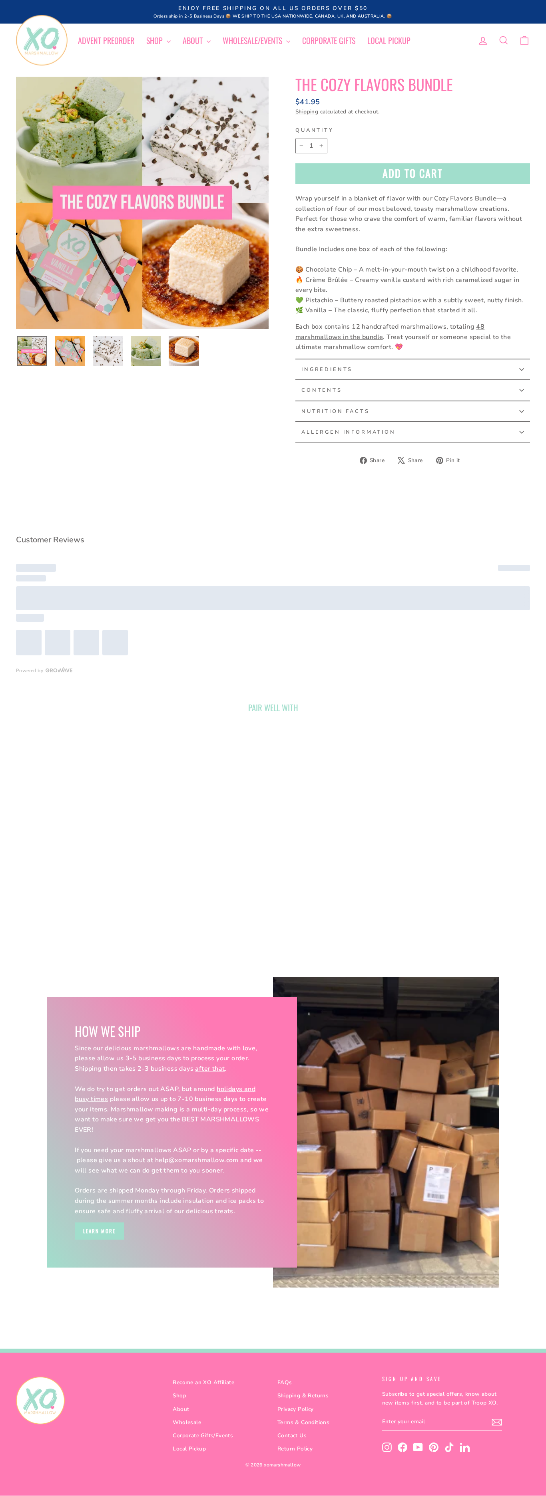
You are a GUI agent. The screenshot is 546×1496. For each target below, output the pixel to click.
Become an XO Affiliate (203, 1382)
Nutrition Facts (335, 411)
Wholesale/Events (253, 40)
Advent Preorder (106, 40)
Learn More (99, 1231)
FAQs (284, 1382)
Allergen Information (348, 432)
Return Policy (295, 1448)
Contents (321, 390)
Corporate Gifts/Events (203, 1435)
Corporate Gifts (328, 40)
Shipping (306, 111)
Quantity (314, 130)
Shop (155, 40)
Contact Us (292, 1435)
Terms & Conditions (303, 1422)
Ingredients (327, 369)
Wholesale (187, 1422)
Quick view (77, 844)
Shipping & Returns (303, 1395)
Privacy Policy (295, 1409)
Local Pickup (388, 40)
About (194, 40)
